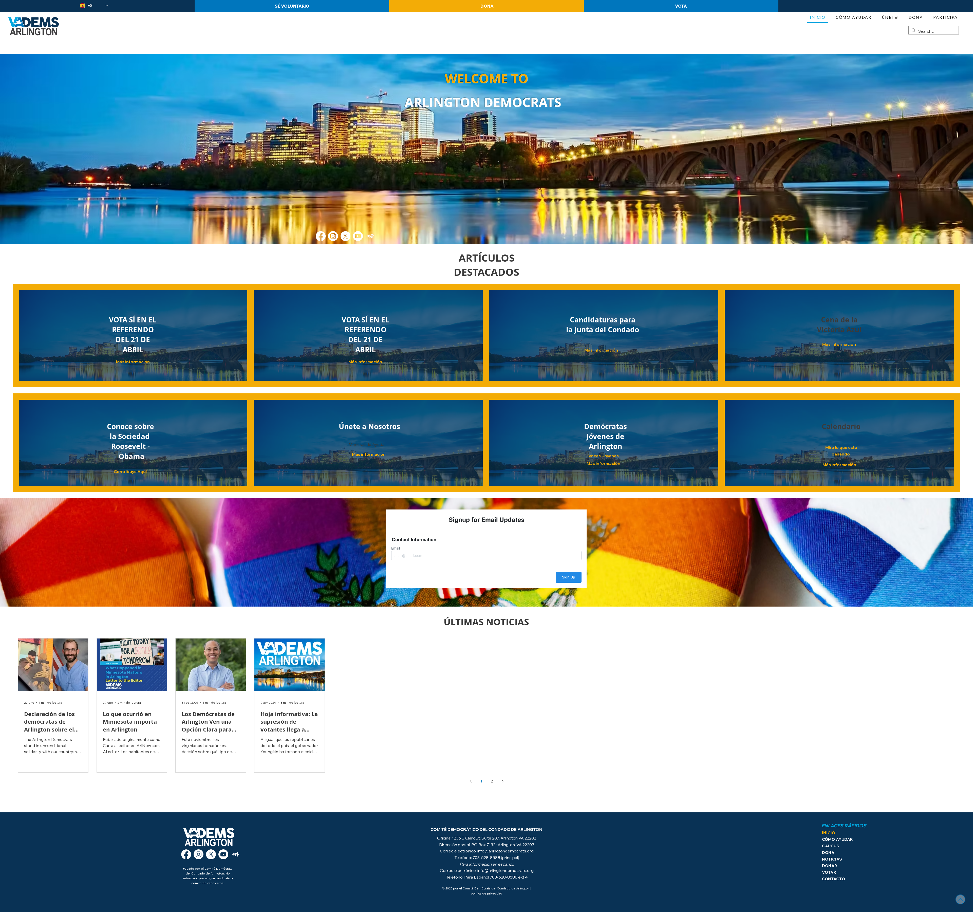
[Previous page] (470, 781)
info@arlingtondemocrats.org (505, 850)
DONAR (829, 865)
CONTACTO (833, 878)
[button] (890, 17)
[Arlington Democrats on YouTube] (223, 854)
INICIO (828, 832)
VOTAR (829, 872)
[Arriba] (960, 899)
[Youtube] (358, 236)
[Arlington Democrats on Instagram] (198, 854)
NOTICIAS (832, 859)
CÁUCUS (830, 845)
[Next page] (502, 781)
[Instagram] (333, 236)
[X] (345, 236)
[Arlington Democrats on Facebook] (186, 854)
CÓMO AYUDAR (837, 839)
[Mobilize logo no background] (370, 236)
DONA (828, 852)
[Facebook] (321, 236)
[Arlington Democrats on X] (211, 854)
